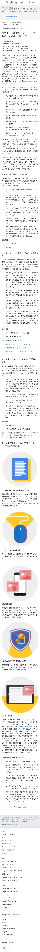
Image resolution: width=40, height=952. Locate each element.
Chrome (4, 922)
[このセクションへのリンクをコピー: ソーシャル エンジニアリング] (24, 550)
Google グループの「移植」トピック (13, 880)
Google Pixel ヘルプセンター (10, 892)
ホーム (3, 22)
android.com (29, 81)
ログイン (35, 2)
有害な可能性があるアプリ (11, 25)
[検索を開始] (29, 2)
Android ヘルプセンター (9, 888)
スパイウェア (19, 333)
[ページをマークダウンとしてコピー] (26, 36)
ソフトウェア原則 (14, 60)
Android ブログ (6, 868)
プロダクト (11, 22)
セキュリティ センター (8, 864)
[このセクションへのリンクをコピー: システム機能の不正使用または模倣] (28, 661)
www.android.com (7, 898)
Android (4, 919)
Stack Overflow (6, 904)
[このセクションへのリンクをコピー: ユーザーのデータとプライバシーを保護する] (5, 256)
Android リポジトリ (7, 834)
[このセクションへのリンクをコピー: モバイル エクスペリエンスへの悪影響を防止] (7, 362)
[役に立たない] (24, 28)
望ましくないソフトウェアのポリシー (15, 87)
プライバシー (13, 943)
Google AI (4, 932)
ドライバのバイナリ (8, 850)
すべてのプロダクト (8, 935)
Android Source (6, 895)
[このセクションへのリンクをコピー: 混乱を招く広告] (14, 604)
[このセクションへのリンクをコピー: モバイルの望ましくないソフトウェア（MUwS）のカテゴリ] (23, 446)
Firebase (4, 925)
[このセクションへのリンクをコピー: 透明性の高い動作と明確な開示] (31, 175)
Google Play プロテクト (9, 861)
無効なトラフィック (27, 727)
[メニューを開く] (3, 2)
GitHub (4, 853)
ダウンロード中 (6, 840)
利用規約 (4, 943)
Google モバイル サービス (9, 901)
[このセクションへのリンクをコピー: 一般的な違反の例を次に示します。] (28, 758)
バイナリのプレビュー (8, 844)
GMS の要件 (18, 435)
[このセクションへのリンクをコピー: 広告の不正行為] (14, 716)
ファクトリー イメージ (8, 847)
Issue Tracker (6, 907)
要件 (3, 837)
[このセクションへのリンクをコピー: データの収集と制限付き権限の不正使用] (31, 490)
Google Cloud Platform (8, 928)
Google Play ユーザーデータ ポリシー (18, 344)
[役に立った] (21, 28)
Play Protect (19, 2)
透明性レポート (6, 874)
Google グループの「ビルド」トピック (13, 877)
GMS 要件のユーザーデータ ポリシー (18, 348)
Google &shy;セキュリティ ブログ (12, 871)
